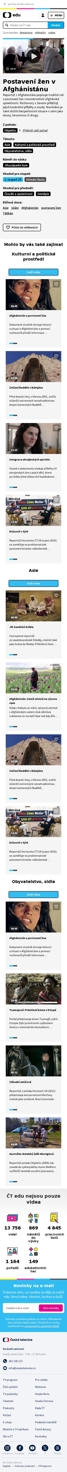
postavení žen (51, 208)
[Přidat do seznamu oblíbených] (56, 284)
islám (15, 208)
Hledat (55, 25)
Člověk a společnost (18, 194)
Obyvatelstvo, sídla (18, 151)
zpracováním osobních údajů (41, 1326)
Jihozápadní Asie (16, 165)
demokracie (26, 32)
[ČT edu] (11, 16)
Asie (7, 145)
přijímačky (40, 32)
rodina (51, 32)
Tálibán (8, 213)
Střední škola (35, 179)
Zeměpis (43, 194)
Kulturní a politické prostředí (35, 145)
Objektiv (10, 130)
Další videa (33, 272)
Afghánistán (29, 208)
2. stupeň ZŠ (12, 179)
